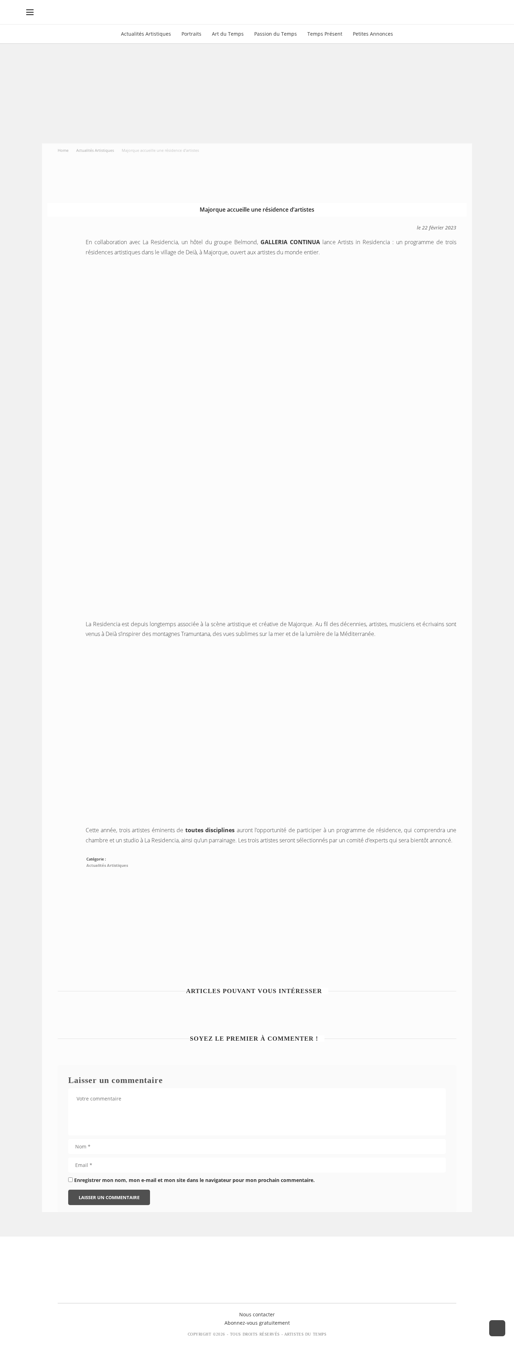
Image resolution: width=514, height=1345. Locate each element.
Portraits (191, 33)
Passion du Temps (275, 33)
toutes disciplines (210, 830)
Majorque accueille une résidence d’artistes (257, 209)
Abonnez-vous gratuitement (257, 1322)
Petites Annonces (373, 33)
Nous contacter (257, 1314)
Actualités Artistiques (146, 33)
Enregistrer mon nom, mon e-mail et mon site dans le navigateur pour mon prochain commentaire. (194, 1180)
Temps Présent (324, 33)
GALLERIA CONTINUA (290, 242)
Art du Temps (228, 33)
